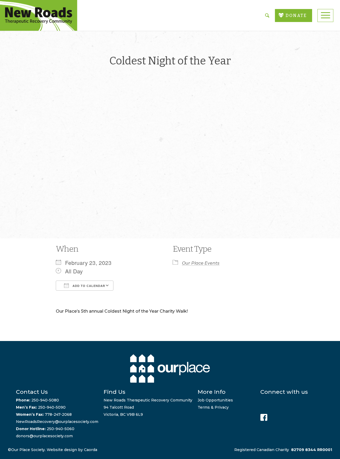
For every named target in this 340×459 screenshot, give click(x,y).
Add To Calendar (88, 285)
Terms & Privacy (213, 407)
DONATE (296, 15)
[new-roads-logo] (38, 15)
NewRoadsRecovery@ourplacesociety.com (57, 421)
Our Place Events (200, 263)
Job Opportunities (215, 400)
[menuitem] (325, 15)
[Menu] (325, 15)
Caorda (90, 449)
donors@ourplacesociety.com (44, 436)
